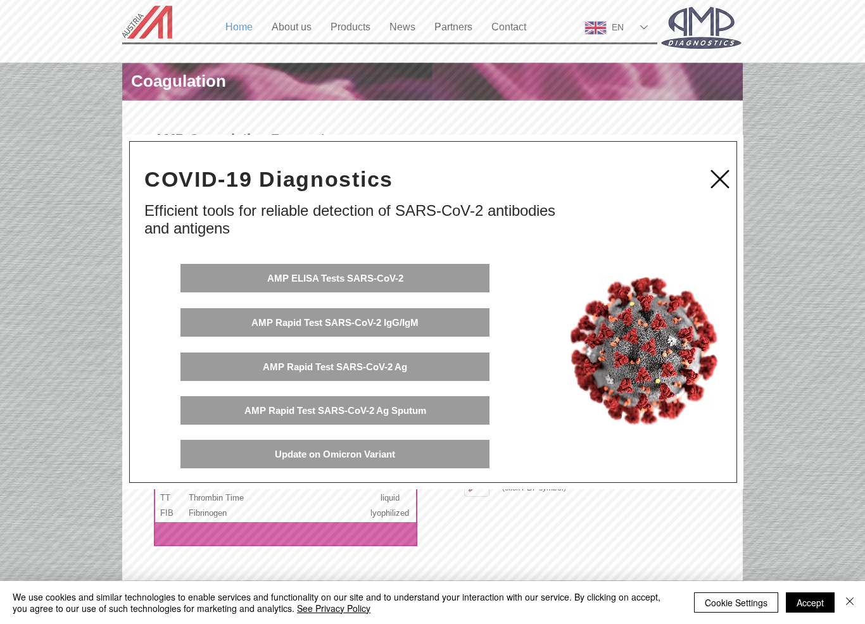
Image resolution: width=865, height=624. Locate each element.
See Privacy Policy (333, 608)
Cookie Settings (736, 602)
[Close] (849, 602)
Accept (810, 602)
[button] (719, 179)
